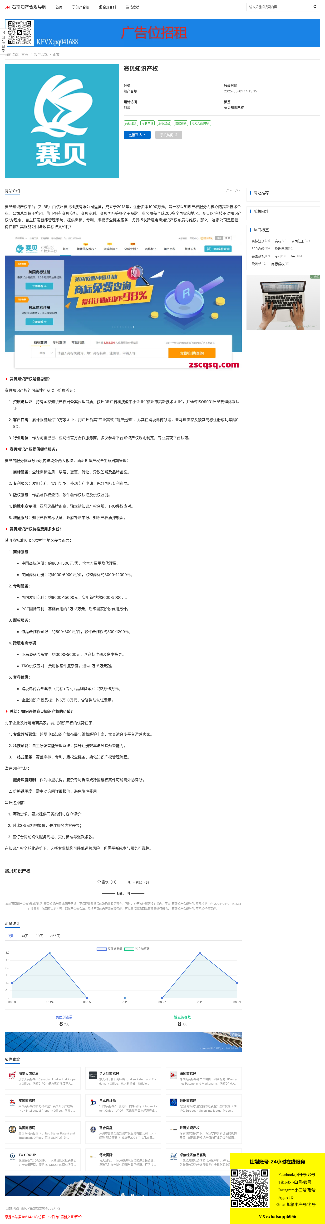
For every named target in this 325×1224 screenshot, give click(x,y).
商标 (278, 241)
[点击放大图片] (62, 121)
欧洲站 (256, 264)
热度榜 (134, 7)
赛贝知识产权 (234, 107)
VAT (294, 256)
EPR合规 (257, 249)
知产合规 (82, 7)
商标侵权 (278, 264)
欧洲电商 (281, 249)
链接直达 (135, 135)
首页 (59, 7)
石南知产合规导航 (29, 7)
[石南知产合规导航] (7, 7)
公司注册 (298, 241)
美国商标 (258, 256)
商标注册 (258, 241)
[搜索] (316, 7)
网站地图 (12, 1208)
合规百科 (109, 7)
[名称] (162, 33)
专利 (278, 256)
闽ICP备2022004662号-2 (40, 1208)
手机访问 (166, 135)
